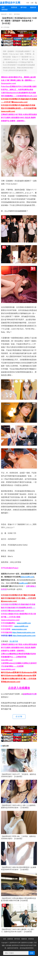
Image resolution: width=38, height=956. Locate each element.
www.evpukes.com (19, 629)
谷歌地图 (8, 945)
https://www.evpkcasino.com (23, 632)
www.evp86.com (27, 577)
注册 (32, 3)
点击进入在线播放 (19, 687)
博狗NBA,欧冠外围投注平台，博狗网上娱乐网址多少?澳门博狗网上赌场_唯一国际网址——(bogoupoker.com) (18, 80)
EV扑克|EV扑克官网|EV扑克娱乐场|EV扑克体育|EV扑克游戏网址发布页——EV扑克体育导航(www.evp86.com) (19, 108)
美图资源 (14, 7)
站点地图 (30, 942)
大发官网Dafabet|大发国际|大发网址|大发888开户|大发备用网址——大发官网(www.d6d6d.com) (19, 666)
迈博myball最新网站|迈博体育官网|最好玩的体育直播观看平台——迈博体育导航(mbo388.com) (18, 657)
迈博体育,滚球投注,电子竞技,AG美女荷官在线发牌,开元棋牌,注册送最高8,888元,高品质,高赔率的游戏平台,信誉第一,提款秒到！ (19, 118)
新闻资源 (4, 9)
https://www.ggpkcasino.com (23, 635)
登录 (27, 3)
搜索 (31, 953)
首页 (3, 7)
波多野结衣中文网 (10, 2)
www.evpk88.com (24, 623)
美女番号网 (14, 641)
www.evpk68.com (21, 626)
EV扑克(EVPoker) (11, 568)
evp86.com (23, 583)
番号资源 (23, 7)
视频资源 (33, 7)
